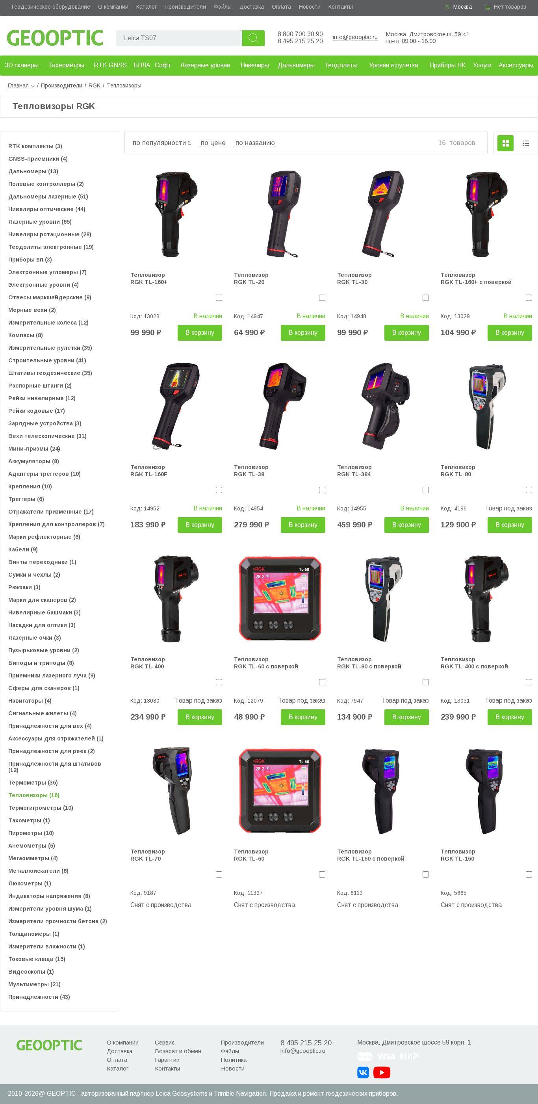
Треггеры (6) (26, 499)
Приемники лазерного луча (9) (51, 675)
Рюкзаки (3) (24, 587)
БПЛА (142, 65)
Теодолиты (341, 65)
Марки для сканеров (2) (42, 600)
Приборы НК (448, 65)
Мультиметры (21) (34, 984)
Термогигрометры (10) (40, 808)
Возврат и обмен (178, 1051)
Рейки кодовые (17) (36, 411)
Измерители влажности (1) (46, 946)
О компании (113, 7)
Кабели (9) (23, 549)
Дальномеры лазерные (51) (48, 196)
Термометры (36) (33, 782)
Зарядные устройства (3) (45, 423)
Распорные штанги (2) (40, 385)
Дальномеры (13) (33, 171)
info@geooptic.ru (355, 36)
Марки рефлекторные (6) (44, 537)
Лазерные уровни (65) (40, 222)
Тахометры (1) (29, 820)
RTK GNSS (110, 65)
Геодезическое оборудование (51, 7)
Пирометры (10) (31, 833)
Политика (234, 1059)
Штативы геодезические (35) (50, 373)
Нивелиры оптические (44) (46, 209)
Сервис (165, 1042)
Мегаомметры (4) (33, 858)
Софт (163, 65)
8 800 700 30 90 (300, 34)
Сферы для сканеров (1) (44, 688)
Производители (185, 7)
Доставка (251, 7)
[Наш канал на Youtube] (382, 1072)
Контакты (340, 7)
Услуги (482, 65)
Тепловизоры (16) (33, 795)
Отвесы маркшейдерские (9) (49, 297)
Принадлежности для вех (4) (50, 726)
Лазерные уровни (205, 65)
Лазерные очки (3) (34, 638)
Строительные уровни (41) (47, 360)
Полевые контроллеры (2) (46, 184)
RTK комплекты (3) (35, 146)
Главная (18, 85)
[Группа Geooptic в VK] (363, 1072)
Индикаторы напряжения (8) (49, 896)
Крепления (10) (30, 486)
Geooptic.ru (55, 36)
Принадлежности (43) (39, 997)
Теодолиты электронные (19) (51, 247)
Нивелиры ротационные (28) (49, 234)
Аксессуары (516, 65)
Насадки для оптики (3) (42, 625)
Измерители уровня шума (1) (50, 908)
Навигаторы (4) (30, 701)
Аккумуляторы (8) (33, 461)
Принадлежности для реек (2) (51, 751)
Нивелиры (255, 65)
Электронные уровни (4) (43, 285)
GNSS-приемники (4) (38, 159)
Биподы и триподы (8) (41, 663)
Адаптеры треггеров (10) (44, 474)
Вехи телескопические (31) (47, 436)
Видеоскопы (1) (31, 972)
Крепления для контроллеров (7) (56, 524)
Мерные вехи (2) (32, 310)
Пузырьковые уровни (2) (43, 650)
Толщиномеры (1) (33, 934)
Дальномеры (296, 65)
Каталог (146, 7)
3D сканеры (22, 65)
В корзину (200, 332)
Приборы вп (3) (30, 259)
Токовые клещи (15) (36, 959)
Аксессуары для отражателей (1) (56, 738)
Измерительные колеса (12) (48, 322)
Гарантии (167, 1059)
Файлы (223, 7)
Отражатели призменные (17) (51, 511)
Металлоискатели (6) (38, 871)
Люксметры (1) (29, 883)
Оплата (281, 7)
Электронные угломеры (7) (47, 272)
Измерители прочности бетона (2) (57, 921)
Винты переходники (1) (42, 562)
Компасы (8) (25, 335)
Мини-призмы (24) (34, 448)
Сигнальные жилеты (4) (42, 713)
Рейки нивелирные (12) (42, 398)
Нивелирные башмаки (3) (44, 612)
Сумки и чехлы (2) (34, 574)
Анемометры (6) (31, 845)
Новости (310, 7)
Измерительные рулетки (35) (50, 348)
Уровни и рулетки (393, 65)
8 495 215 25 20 (300, 41)
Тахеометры (66, 65)
